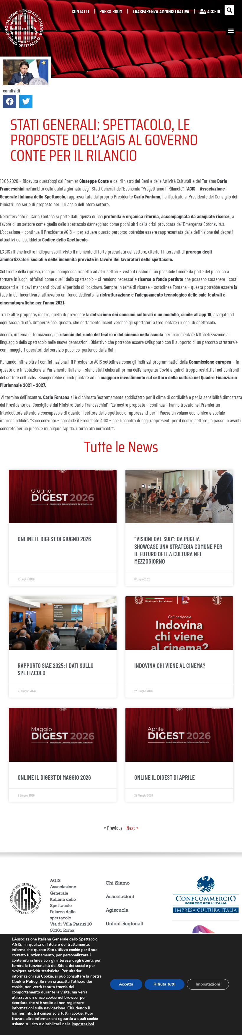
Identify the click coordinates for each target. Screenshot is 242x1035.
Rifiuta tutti (164, 984)
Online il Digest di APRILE (164, 777)
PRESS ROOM (110, 11)
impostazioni (83, 1024)
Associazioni (120, 896)
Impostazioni (208, 984)
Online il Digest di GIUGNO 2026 (54, 538)
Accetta (126, 984)
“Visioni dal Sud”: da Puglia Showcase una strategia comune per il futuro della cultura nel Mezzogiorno (178, 550)
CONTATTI (80, 11)
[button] (229, 10)
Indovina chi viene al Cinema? (169, 665)
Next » (132, 827)
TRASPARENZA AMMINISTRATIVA (161, 11)
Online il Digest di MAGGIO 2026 (54, 777)
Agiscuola (117, 910)
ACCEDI (213, 11)
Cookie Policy (24, 981)
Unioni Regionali (124, 923)
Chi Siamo (118, 883)
